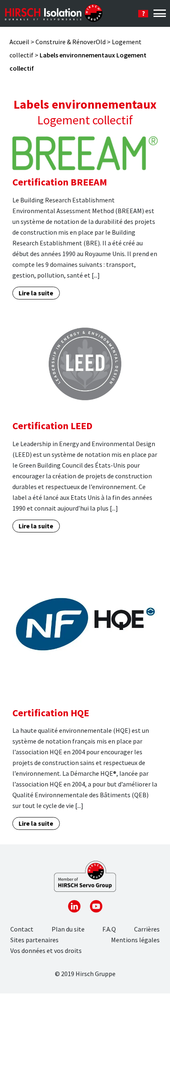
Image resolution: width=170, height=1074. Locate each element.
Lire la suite (36, 293)
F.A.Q (109, 929)
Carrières (147, 929)
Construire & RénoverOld (70, 42)
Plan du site (68, 929)
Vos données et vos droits (46, 950)
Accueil (19, 42)
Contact (21, 929)
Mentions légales (135, 940)
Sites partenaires (34, 940)
